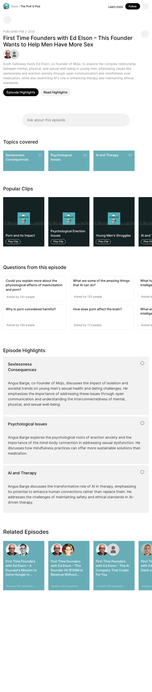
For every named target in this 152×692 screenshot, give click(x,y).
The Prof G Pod (30, 6)
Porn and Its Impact (20, 236)
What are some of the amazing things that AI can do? (101, 283)
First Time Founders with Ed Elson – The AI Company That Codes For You (112, 567)
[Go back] (7, 20)
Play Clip (13, 241)
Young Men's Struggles (113, 236)
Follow (133, 6)
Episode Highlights (21, 92)
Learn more (115, 6)
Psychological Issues (61, 157)
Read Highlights (55, 92)
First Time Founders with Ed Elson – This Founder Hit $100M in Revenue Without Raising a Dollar (67, 570)
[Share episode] (145, 34)
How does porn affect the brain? (97, 309)
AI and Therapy (107, 155)
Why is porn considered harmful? (31, 309)
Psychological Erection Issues (68, 233)
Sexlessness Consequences (17, 157)
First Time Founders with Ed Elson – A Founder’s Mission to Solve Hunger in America (21, 570)
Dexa (14, 6)
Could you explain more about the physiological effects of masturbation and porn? (34, 285)
